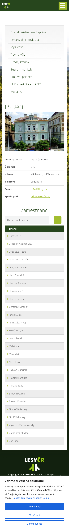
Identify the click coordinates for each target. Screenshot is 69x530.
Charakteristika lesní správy (28, 32)
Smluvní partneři (21, 77)
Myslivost (17, 47)
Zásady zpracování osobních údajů (31, 497)
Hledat (57, 220)
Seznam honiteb (21, 69)
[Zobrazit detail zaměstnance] (7, 236)
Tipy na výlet (18, 54)
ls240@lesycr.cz (40, 189)
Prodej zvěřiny (20, 62)
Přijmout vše (34, 506)
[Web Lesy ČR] (6, 6)
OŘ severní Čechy (40, 196)
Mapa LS (16, 92)
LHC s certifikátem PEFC (26, 84)
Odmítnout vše (34, 523)
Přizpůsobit (34, 515)
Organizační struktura (25, 40)
